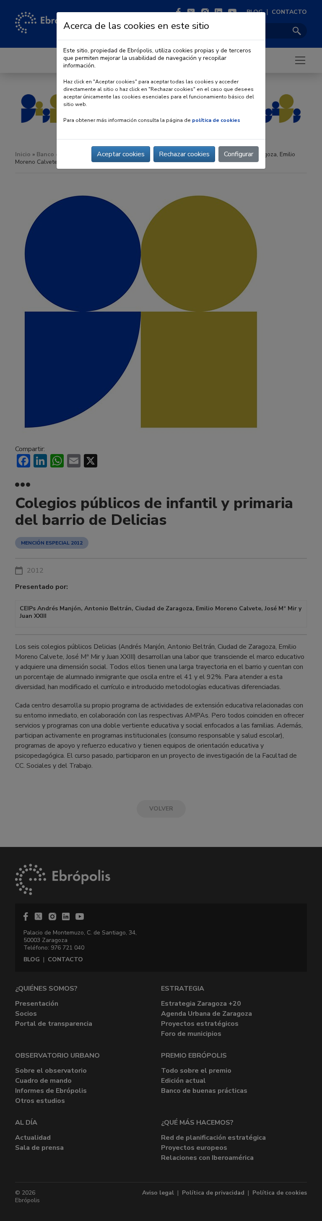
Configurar (238, 154)
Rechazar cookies (184, 154)
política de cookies (216, 120)
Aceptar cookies (121, 154)
